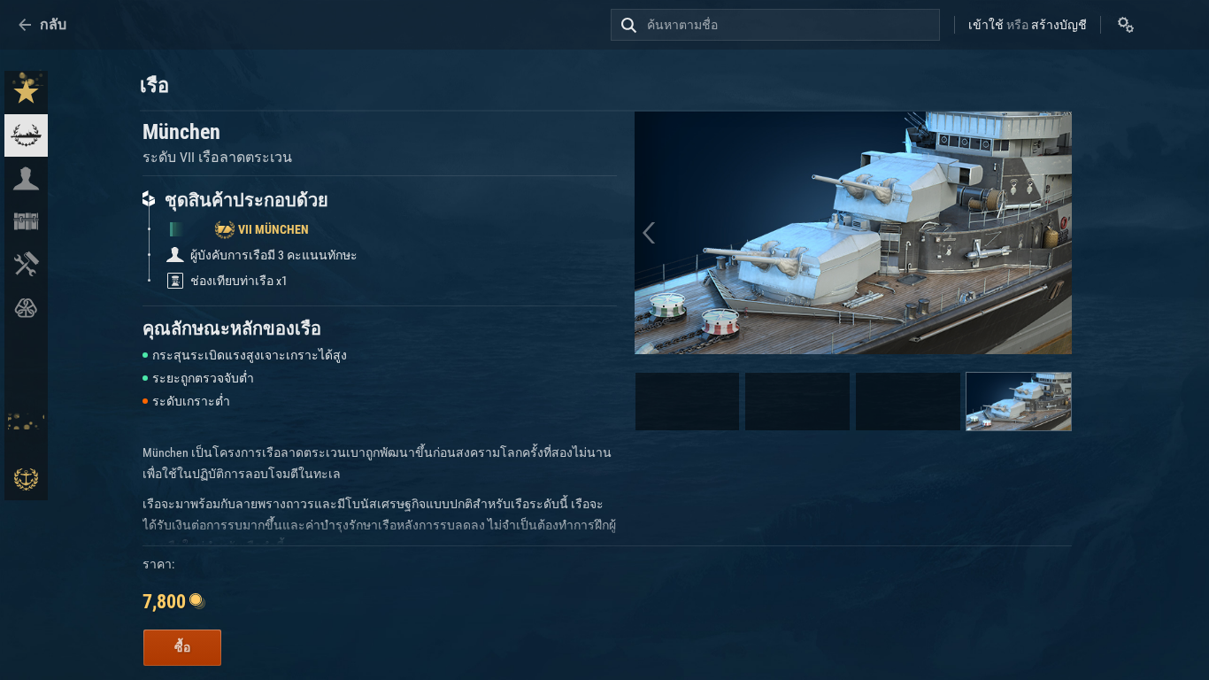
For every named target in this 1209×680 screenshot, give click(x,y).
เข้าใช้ (986, 25)
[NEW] (26, 92)
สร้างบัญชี (1059, 25)
